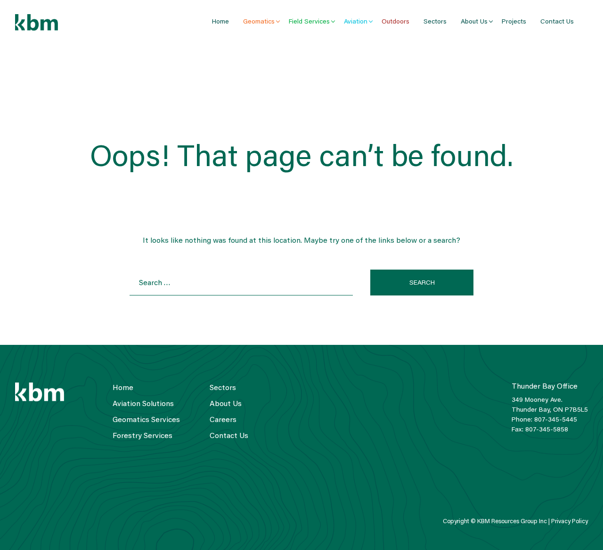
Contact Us (557, 22)
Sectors (435, 22)
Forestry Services (142, 436)
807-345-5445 (555, 420)
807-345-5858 (546, 430)
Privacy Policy (569, 521)
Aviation (355, 22)
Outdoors (395, 22)
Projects (514, 22)
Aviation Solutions (143, 404)
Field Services (309, 22)
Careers (223, 420)
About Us (474, 22)
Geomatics (259, 22)
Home (220, 22)
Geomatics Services (146, 420)
